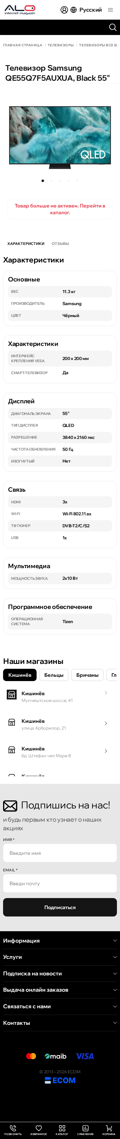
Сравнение (85, 1134)
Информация (21, 940)
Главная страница (22, 45)
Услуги (12, 957)
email (10, 870)
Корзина (108, 1134)
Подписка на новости (32, 973)
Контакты (16, 1023)
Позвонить (13, 1130)
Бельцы (53, 675)
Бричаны (87, 675)
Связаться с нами (27, 1006)
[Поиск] (113, 27)
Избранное (38, 1134)
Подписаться (59, 907)
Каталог (62, 1134)
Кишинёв (19, 675)
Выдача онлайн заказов (35, 989)
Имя (9, 839)
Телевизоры (61, 45)
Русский (90, 9)
